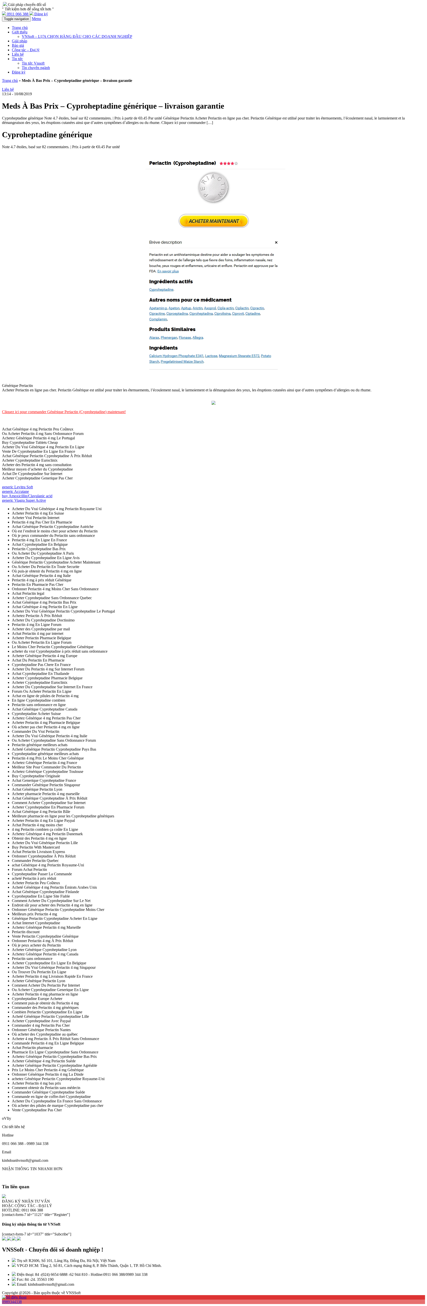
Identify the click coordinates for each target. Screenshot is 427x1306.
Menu (36, 19)
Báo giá (18, 45)
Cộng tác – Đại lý (26, 50)
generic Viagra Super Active (24, 500)
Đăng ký (18, 72)
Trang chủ (20, 27)
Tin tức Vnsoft (33, 63)
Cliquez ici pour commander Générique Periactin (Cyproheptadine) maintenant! (64, 412)
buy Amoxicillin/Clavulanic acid (27, 496)
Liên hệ (18, 54)
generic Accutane (15, 491)
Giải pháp (19, 41)
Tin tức (17, 59)
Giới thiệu (19, 32)
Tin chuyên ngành (36, 68)
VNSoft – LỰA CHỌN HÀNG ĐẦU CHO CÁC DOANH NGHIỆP (77, 36)
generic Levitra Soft (17, 487)
